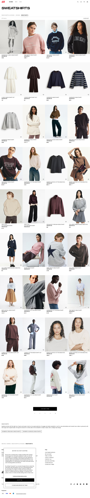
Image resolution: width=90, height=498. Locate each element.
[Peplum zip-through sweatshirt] (56, 206)
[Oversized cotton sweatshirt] (34, 164)
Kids (20, 1)
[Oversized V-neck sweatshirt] (11, 37)
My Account (48, 454)
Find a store (48, 455)
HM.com (4, 443)
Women (11, 1)
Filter (85, 18)
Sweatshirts (29, 443)
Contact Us (48, 459)
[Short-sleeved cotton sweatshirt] (56, 164)
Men (16, 1)
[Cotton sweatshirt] (11, 206)
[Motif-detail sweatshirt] (11, 292)
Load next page (45, 408)
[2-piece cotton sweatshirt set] (11, 334)
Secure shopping (49, 461)
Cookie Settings (49, 464)
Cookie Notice (49, 462)
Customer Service (50, 452)
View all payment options (21, 493)
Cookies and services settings (19, 485)
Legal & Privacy (49, 457)
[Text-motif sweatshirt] (34, 37)
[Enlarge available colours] (3, 58)
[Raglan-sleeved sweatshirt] (56, 122)
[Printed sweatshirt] (56, 377)
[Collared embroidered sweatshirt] (11, 250)
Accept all (19, 480)
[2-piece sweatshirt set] (11, 79)
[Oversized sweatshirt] (56, 79)
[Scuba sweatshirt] (34, 250)
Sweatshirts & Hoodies (18, 443)
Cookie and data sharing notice (20, 476)
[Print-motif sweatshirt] (56, 250)
